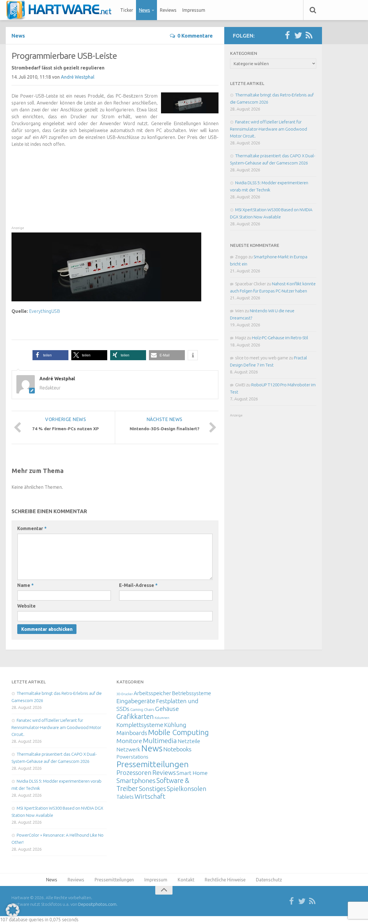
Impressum (193, 10)
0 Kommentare (195, 35)
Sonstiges (152, 788)
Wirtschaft (150, 796)
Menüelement (60, 10)
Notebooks (177, 749)
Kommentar (32, 528)
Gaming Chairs (142, 709)
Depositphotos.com (97, 904)
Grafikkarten (135, 716)
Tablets (125, 797)
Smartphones (136, 780)
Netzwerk (128, 749)
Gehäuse (167, 708)
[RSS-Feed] (309, 35)
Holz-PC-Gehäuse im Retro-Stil (280, 337)
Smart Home (192, 773)
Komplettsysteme (139, 724)
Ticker (126, 10)
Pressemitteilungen (152, 764)
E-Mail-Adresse (138, 585)
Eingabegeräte (135, 701)
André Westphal (77, 76)
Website (26, 605)
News (144, 10)
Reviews (168, 10)
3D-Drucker (124, 694)
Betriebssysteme (191, 693)
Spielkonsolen (186, 788)
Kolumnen (162, 718)
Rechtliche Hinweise (225, 879)
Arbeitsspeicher (152, 693)
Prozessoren (134, 772)
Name (25, 585)
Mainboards (131, 733)
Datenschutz (269, 879)
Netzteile (189, 741)
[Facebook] (287, 35)
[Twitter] (298, 35)
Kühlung (175, 724)
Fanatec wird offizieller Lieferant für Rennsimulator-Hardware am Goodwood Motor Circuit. (268, 128)
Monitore (129, 740)
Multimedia (160, 740)
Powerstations (132, 756)
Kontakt (186, 879)
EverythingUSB (44, 311)
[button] (50, 355)
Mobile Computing (178, 732)
